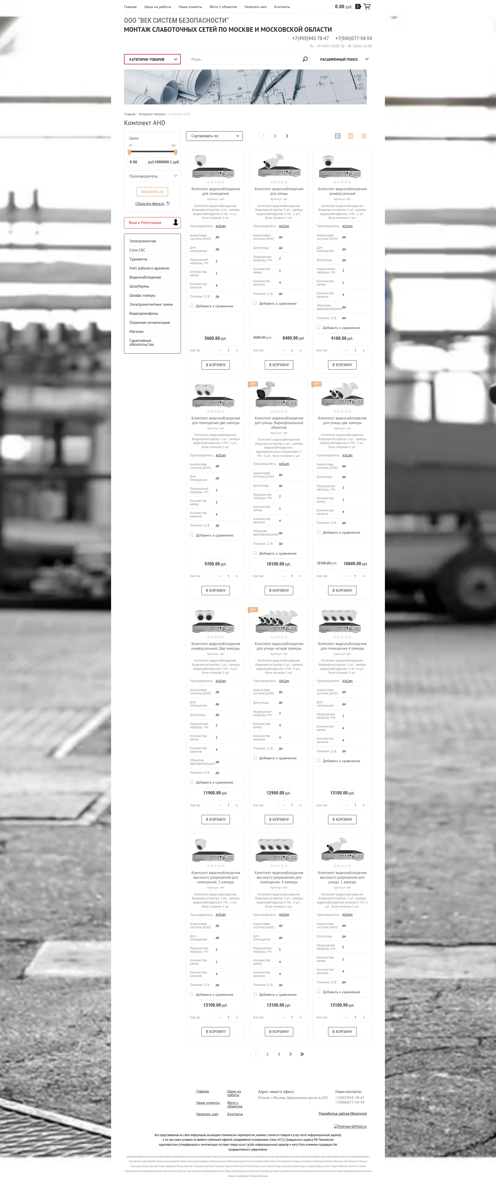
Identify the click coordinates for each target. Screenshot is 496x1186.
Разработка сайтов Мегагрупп (343, 1113)
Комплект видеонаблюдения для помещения (215, 191)
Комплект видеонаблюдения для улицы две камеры (342, 420)
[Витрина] (338, 136)
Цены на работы (157, 6)
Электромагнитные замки (151, 304)
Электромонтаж (142, 241)
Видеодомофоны (143, 313)
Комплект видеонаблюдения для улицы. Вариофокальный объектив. (279, 423)
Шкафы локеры (142, 295)
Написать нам (256, 6)
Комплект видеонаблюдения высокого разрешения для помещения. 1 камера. (215, 877)
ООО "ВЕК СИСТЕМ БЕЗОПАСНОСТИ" (176, 20)
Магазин (136, 331)
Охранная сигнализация (149, 322)
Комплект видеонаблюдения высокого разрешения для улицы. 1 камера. (342, 877)
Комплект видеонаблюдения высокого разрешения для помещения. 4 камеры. (279, 877)
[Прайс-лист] (363, 136)
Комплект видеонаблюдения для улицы (279, 191)
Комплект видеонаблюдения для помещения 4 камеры (342, 646)
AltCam (221, 226)
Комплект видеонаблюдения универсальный (342, 191)
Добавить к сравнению (214, 306)
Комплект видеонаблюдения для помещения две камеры (215, 420)
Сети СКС (137, 250)
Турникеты (138, 259)
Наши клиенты (190, 6)
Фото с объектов (223, 6)
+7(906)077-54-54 (353, 38)
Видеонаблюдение (145, 277)
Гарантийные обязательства (141, 342)
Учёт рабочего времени (149, 268)
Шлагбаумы (139, 286)
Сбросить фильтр (149, 203)
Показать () (152, 191)
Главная (130, 6)
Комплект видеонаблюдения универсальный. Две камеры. (215, 646)
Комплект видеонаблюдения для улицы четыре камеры (279, 646)
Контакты (282, 6)
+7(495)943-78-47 (310, 38)
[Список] (350, 136)
